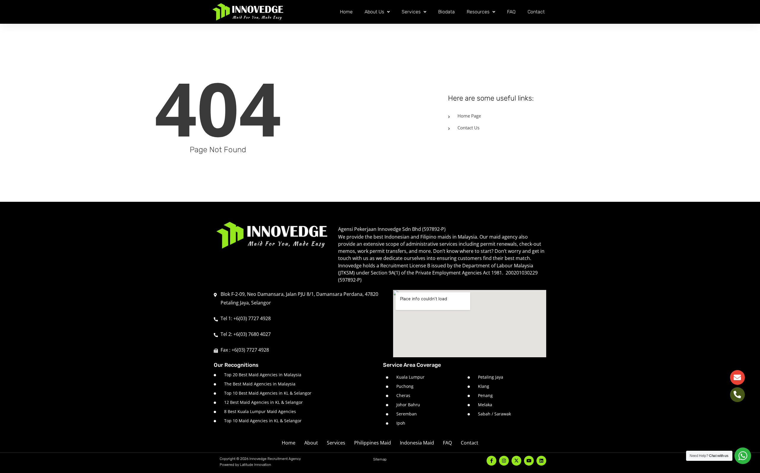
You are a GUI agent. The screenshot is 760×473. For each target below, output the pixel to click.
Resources (478, 12)
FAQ (511, 12)
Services (411, 12)
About (311, 442)
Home (346, 12)
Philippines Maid (372, 442)
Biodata (446, 12)
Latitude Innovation (255, 465)
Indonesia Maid (417, 442)
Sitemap (380, 459)
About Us (374, 12)
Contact (536, 12)
